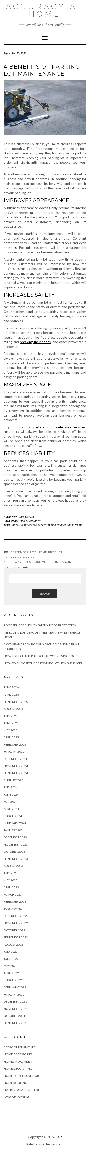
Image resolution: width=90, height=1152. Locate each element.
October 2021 (14, 1016)
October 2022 (14, 930)
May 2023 (11, 880)
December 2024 (15, 759)
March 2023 (13, 894)
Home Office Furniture (22, 1076)
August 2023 (13, 866)
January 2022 (14, 994)
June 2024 (11, 794)
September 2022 (16, 937)
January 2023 (14, 909)
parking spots (74, 524)
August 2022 (13, 944)
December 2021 (15, 1001)
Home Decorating (30, 520)
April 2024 (11, 809)
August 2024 (13, 780)
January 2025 (14, 751)
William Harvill (24, 516)
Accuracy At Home (45, 10)
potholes (10, 248)
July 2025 (11, 716)
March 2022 (13, 980)
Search (45, 593)
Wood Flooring (17, 1097)
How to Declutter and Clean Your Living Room (41, 656)
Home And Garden (18, 1061)
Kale (59, 1137)
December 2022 (15, 916)
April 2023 (11, 887)
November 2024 (16, 766)
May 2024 (11, 801)
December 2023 (15, 837)
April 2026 (11, 694)
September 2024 (16, 773)
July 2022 (11, 951)
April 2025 (11, 737)
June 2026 (11, 687)
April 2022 (11, 973)
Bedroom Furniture (20, 1047)
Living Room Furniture (22, 1090)
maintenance (29, 524)
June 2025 (11, 723)
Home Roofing (15, 1083)
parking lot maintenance (52, 524)
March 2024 (13, 816)
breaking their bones (35, 342)
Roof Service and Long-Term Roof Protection (40, 625)
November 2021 (16, 1009)
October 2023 (14, 851)
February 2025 (15, 744)
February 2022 (15, 987)
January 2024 (14, 830)
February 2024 (15, 823)
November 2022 (16, 923)
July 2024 (11, 787)
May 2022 (11, 966)
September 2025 (16, 702)
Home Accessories (18, 1054)
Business (15, 524)
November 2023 (16, 844)
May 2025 (11, 730)
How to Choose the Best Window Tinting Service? (43, 663)
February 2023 (15, 901)
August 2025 (13, 709)
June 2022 (11, 959)
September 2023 (16, 859)
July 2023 (11, 873)
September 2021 (16, 1023)
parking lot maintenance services (60, 427)
